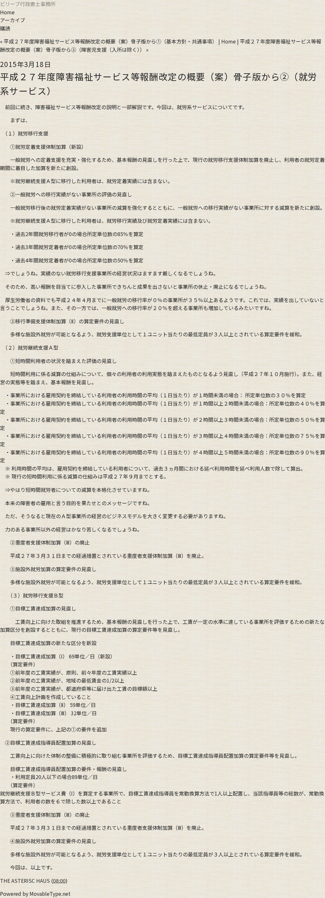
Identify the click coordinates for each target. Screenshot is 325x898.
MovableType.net (50, 893)
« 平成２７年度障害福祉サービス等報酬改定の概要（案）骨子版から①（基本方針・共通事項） (108, 41)
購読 (5, 28)
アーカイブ (12, 20)
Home (7, 12)
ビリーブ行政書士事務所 (28, 4)
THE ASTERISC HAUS (25, 880)
